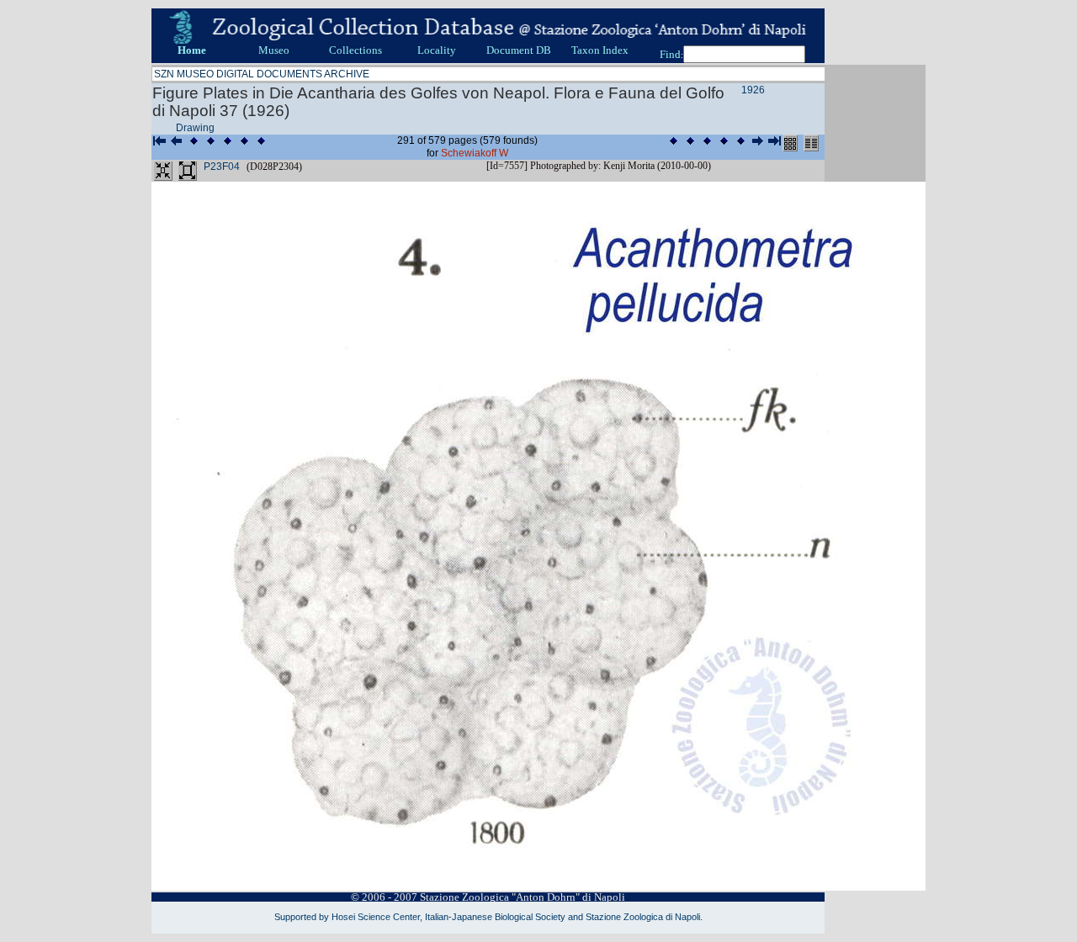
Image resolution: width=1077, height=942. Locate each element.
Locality (436, 50)
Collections (355, 50)
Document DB (518, 50)
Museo (273, 50)
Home (192, 50)
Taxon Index (600, 50)
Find (670, 54)
